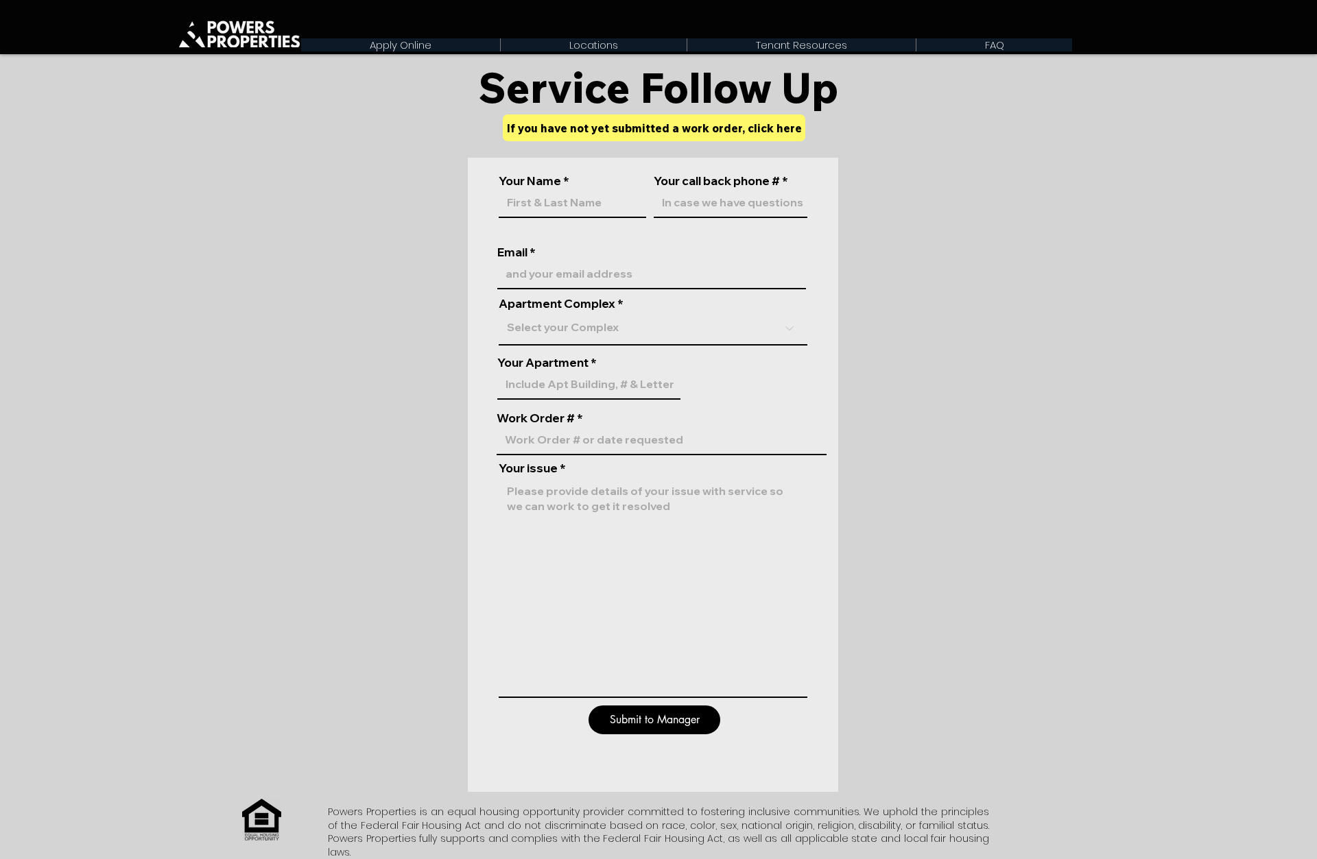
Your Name (530, 180)
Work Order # (536, 418)
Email (512, 252)
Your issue (528, 468)
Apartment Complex (557, 303)
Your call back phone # (717, 180)
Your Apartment (544, 362)
